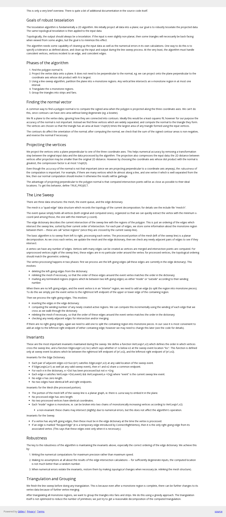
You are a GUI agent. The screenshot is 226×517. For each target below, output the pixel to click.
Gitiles (21, 511)
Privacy (31, 511)
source (218, 511)
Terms (40, 511)
